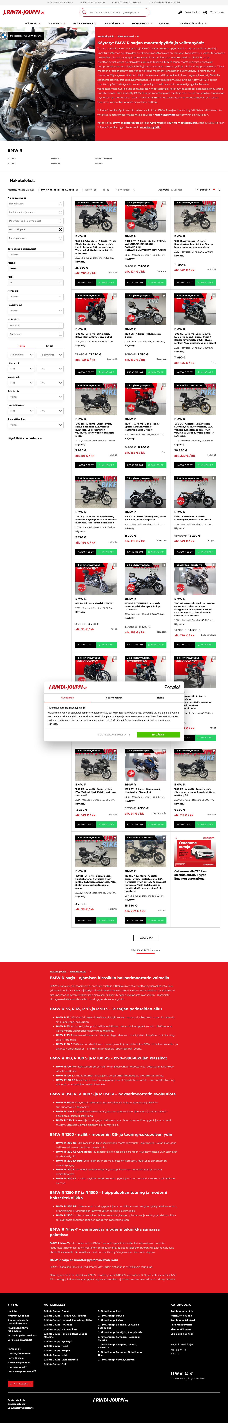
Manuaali (15, 325)
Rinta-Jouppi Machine (21, 1371)
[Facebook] (172, 1373)
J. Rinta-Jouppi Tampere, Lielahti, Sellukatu (117, 1346)
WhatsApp (108, 282)
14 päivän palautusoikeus (22, 1335)
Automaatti (16, 334)
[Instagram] (177, 1373)
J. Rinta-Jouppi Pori (109, 1311)
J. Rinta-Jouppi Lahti (55, 1355)
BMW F (12, 158)
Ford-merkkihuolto (181, 1324)
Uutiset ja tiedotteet (19, 1353)
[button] (25, 438)
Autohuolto (181, 1304)
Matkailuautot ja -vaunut (22, 212)
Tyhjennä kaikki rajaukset (62, 190)
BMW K (55, 158)
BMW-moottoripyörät (127, 122)
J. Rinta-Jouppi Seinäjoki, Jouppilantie (120, 1332)
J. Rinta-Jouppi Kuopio (57, 1350)
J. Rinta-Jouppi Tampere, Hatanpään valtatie (119, 1338)
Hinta (22, 346)
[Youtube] (186, 1373)
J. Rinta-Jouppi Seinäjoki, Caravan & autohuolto (118, 1326)
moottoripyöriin (150, 127)
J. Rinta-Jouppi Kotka (56, 1346)
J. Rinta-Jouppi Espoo (56, 1311)
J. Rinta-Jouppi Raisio (110, 1320)
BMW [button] (92, 190)
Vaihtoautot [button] (127, 190)
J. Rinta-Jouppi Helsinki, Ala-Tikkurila (65, 1315)
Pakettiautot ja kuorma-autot (25, 220)
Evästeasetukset (17, 1404)
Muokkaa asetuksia (111, 734)
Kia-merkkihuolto (181, 1329)
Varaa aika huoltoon (182, 1333)
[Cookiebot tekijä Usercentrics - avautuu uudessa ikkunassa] (166, 687)
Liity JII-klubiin (19, 1384)
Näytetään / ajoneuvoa (145, 950)
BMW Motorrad (125, 36)
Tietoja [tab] (160, 697)
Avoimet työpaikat (18, 1315)
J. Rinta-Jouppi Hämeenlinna (60, 1329)
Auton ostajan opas (19, 1362)
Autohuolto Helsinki (182, 1311)
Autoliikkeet (54, 1304)
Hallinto (12, 1311)
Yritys (13, 1304)
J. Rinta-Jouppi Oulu (55, 1364)
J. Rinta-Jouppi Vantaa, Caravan (116, 1359)
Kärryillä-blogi (16, 1358)
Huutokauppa (16, 1367)
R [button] (108, 190)
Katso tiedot (86, 282)
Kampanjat (14, 1348)
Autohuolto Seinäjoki (183, 1320)
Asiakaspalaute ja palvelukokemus (18, 1322)
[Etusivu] (24, 12)
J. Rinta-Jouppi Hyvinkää (58, 1324)
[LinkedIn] (181, 1373)
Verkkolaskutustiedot (20, 1339)
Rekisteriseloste (17, 1400)
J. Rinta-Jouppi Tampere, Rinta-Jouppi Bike (120, 1354)
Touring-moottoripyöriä (182, 122)
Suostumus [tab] (67, 697)
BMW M (55, 163)
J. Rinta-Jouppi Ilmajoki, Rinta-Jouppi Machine (65, 1335)
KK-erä (49, 346)
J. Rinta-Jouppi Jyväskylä (58, 1341)
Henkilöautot (16, 203)
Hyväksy (158, 734)
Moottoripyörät (105, 36)
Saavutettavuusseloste (21, 1407)
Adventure (157, 122)
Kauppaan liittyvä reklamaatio (18, 1329)
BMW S (99, 163)
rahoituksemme (165, 114)
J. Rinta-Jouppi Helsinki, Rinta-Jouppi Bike (68, 1320)
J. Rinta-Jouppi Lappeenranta (61, 1359)
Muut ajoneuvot (17, 238)
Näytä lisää (146, 938)
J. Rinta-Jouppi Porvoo (111, 1315)
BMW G (12, 163)
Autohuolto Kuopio (181, 1315)
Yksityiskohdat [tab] (114, 697)
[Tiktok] (191, 1373)
